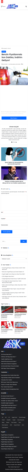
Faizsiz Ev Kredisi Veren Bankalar (9, 384)
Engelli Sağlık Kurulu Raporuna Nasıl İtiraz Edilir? (13, 274)
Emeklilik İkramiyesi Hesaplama (8, 398)
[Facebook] (12, 142)
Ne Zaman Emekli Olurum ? (7, 396)
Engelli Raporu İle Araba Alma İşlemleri (10, 437)
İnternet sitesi (4, 225)
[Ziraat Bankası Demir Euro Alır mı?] (21, 309)
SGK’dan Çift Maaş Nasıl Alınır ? (8, 356)
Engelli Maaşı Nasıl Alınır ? (7, 441)
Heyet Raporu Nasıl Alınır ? (7, 448)
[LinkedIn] (16, 142)
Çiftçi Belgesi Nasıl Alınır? (8, 276)
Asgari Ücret (14, 417)
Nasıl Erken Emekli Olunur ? (7, 410)
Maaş (3, 422)
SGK (11, 425)
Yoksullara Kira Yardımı (6, 379)
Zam (23, 425)
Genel (9, 48)
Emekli (3, 419)
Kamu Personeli (20, 419)
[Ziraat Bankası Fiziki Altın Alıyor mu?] (21, 324)
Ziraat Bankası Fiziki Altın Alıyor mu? (20, 330)
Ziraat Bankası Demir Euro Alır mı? (20, 315)
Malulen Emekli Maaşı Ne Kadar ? (9, 446)
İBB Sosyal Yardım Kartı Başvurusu (9, 382)
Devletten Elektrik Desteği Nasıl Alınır (10, 389)
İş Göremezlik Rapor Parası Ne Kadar (10, 366)
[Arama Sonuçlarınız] (26, 7)
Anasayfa (4, 48)
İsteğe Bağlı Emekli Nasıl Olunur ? (9, 405)
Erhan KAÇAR (14, 127)
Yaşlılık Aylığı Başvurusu (6, 359)
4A (2, 417)
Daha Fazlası (13, 118)
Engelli (14, 419)
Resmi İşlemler (5, 425)
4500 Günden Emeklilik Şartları (8, 407)
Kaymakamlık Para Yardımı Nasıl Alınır (10, 375)
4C (9, 417)
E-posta (3, 218)
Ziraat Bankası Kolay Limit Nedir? (6, 330)
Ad (2, 212)
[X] (14, 142)
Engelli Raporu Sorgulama (7, 434)
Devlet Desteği (22, 417)
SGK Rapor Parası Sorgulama (8, 368)
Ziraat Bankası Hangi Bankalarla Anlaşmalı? (7, 316)
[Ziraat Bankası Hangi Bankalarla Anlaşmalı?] (7, 309)
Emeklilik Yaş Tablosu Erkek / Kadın (9, 400)
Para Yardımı (14, 422)
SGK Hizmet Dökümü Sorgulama (9, 363)
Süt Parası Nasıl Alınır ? (6, 354)
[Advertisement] (14, 28)
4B (5, 417)
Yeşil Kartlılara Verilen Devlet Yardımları (10, 377)
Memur (7, 422)
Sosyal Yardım (17, 425)
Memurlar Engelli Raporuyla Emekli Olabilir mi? (13, 271)
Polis (20, 422)
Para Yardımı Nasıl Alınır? (7, 386)
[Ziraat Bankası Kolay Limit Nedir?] (7, 324)
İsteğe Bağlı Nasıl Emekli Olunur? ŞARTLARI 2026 (14, 278)
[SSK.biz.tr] (12, 6)
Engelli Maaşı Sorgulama (7, 439)
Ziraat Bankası (5, 427)
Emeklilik (9, 419)
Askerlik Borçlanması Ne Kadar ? (9, 361)
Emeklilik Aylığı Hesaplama (7, 403)
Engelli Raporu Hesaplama (7, 444)
